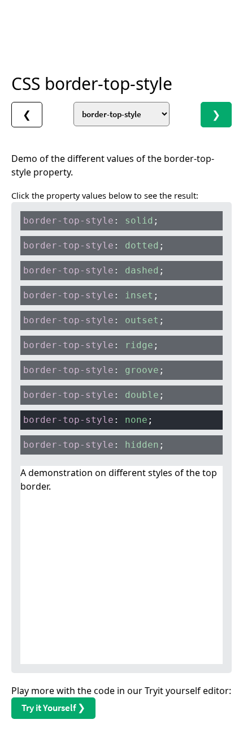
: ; (91, 220)
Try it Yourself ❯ (53, 707)
